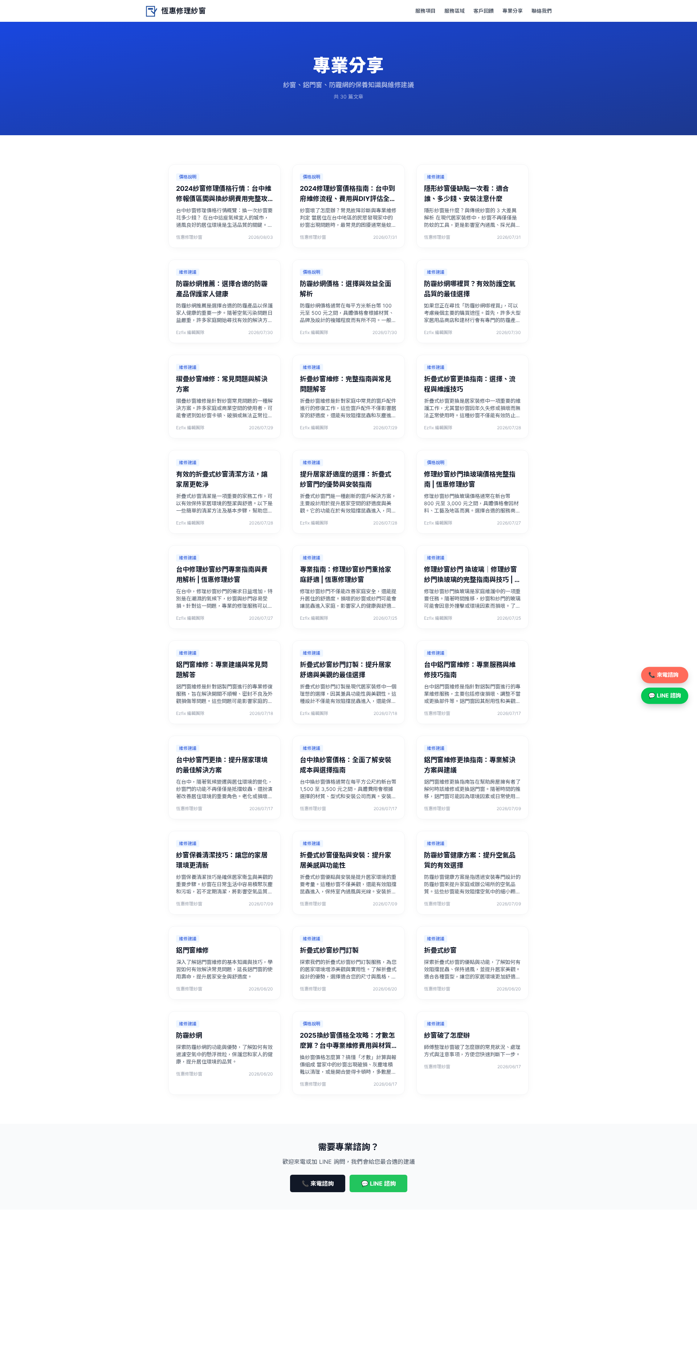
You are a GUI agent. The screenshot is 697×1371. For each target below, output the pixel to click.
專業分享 (512, 11)
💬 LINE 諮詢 (378, 1183)
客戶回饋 (483, 11)
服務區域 (454, 11)
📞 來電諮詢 (318, 1183)
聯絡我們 (541, 11)
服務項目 (425, 11)
